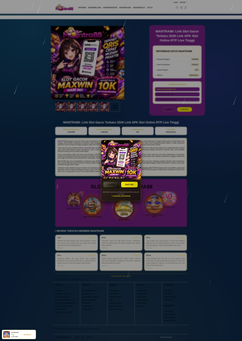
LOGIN (111, 184)
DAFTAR (129, 184)
